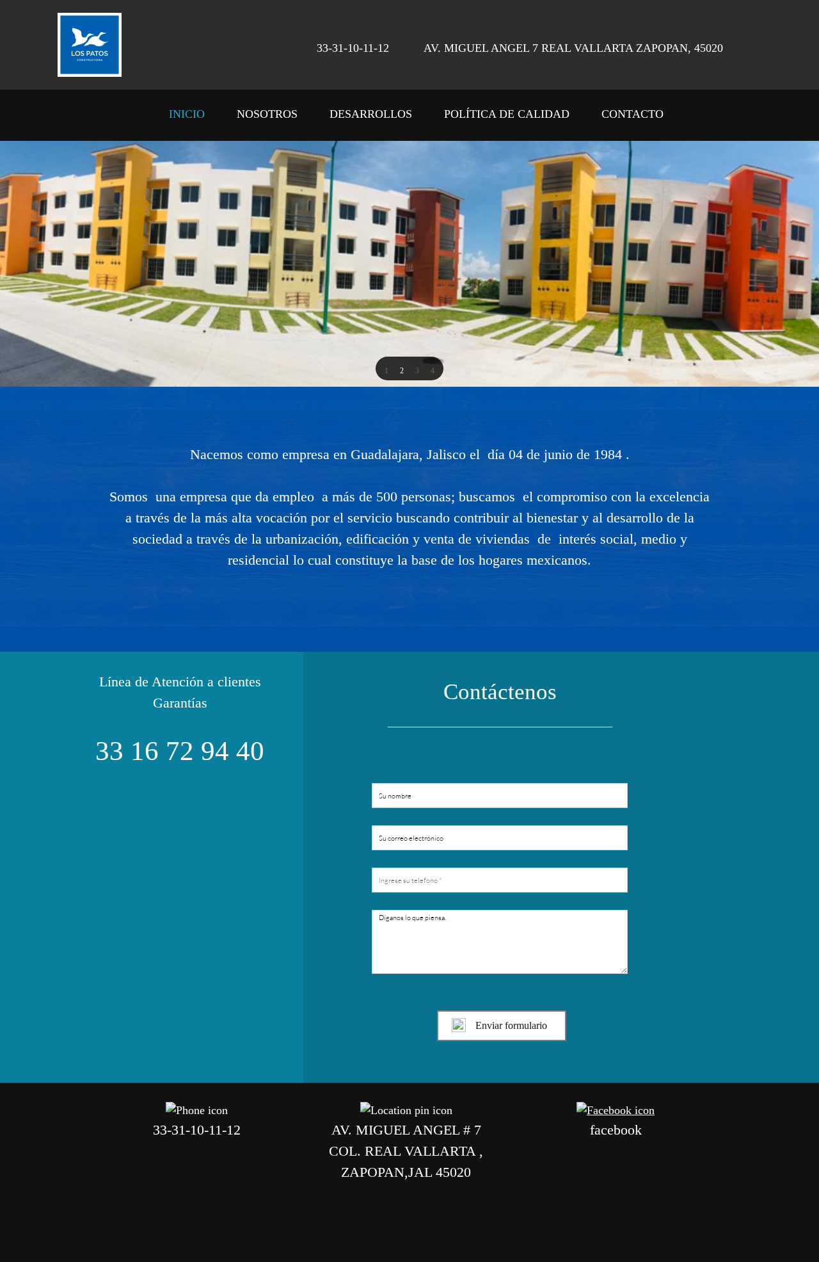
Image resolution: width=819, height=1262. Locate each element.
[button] (386, 369)
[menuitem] (187, 118)
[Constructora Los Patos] (90, 45)
